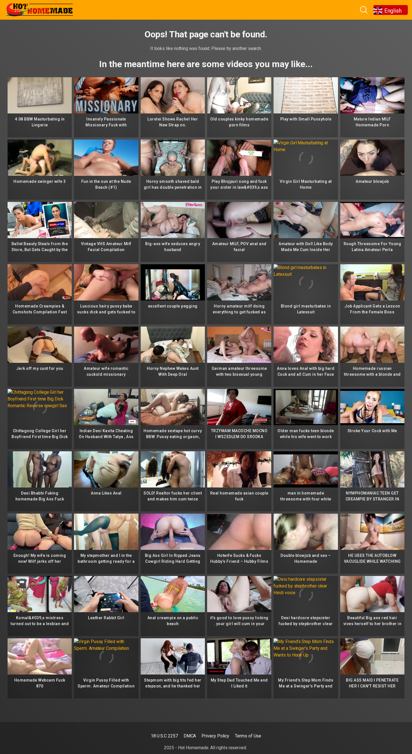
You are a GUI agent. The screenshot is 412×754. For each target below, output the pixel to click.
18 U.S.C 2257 (164, 736)
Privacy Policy (215, 736)
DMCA (190, 736)
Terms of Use (248, 736)
